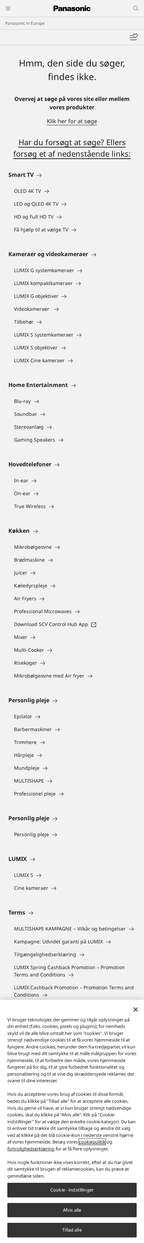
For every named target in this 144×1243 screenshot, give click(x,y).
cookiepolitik (92, 1142)
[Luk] (135, 1009)
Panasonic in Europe (25, 23)
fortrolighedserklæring (31, 1149)
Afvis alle (72, 1210)
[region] (72, 1121)
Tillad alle (71, 1230)
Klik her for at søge (72, 121)
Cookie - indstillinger (72, 1190)
